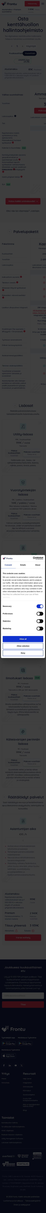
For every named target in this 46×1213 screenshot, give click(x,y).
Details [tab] (23, 565)
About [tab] (37, 565)
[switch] (40, 614)
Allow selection (23, 646)
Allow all (23, 639)
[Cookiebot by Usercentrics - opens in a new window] (33, 558)
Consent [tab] (8, 565)
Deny (23, 653)
